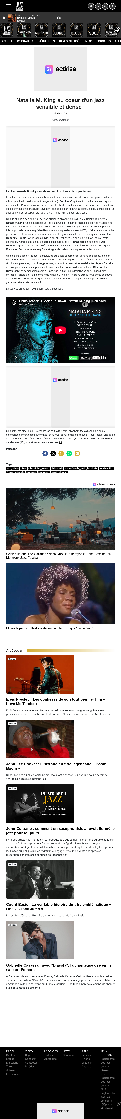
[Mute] (59, 18)
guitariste (19, 472)
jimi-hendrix (57, 468)
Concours (68, 1055)
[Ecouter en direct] (98, 6)
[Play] (4, 18)
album (16, 468)
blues (23, 468)
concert (45, 468)
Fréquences (46, 41)
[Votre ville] (91, 6)
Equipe (10, 1058)
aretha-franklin (72, 468)
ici (60, 442)
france (10, 472)
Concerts (30, 1058)
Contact (11, 1055)
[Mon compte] (112, 6)
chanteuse (31, 472)
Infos (89, 41)
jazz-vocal (43, 472)
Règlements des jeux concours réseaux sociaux (108, 1066)
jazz (9, 468)
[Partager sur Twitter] (52, 455)
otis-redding (34, 468)
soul (83, 468)
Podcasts (103, 41)
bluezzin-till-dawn (58, 472)
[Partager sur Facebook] (44, 455)
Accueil (7, 41)
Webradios (25, 41)
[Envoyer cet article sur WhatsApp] (68, 455)
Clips (28, 1055)
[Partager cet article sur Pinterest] (60, 455)
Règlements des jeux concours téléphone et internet (108, 1100)
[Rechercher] (105, 6)
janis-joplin (92, 468)
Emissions (12, 1062)
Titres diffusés (70, 41)
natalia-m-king (106, 468)
